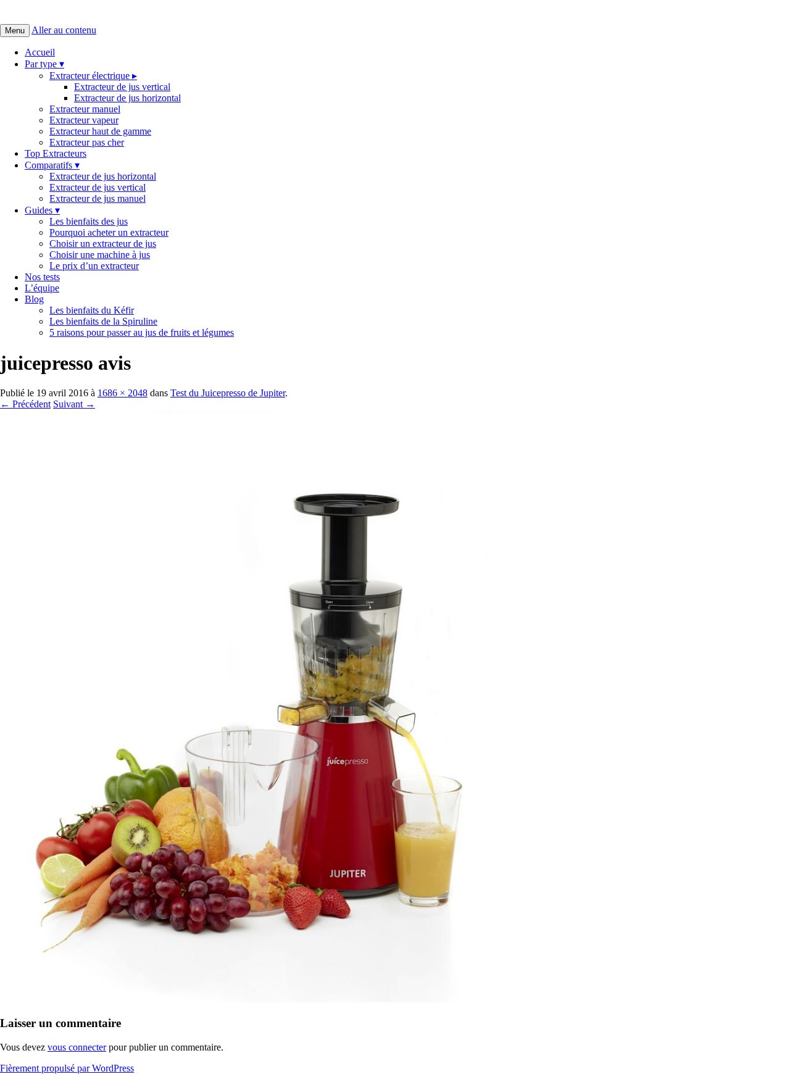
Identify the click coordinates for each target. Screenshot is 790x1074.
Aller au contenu (63, 30)
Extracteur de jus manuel (97, 198)
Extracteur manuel (84, 109)
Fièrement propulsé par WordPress (67, 1068)
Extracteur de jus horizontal (127, 98)
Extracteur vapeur (83, 120)
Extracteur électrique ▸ (93, 75)
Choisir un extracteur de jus (102, 243)
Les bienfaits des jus (88, 221)
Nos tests (42, 277)
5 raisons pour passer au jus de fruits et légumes (141, 332)
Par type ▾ (44, 64)
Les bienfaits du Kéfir (91, 310)
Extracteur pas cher (86, 142)
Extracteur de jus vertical (122, 86)
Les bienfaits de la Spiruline (103, 321)
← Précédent (25, 404)
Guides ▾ (42, 210)
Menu (15, 30)
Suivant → (74, 404)
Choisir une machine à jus (99, 254)
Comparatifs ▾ (52, 165)
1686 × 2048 (123, 393)
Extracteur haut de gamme (100, 131)
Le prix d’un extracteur (94, 265)
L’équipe (42, 288)
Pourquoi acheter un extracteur (108, 232)
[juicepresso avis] (244, 999)
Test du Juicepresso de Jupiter (227, 393)
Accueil (40, 52)
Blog (34, 299)
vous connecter (77, 1047)
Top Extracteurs (55, 153)
